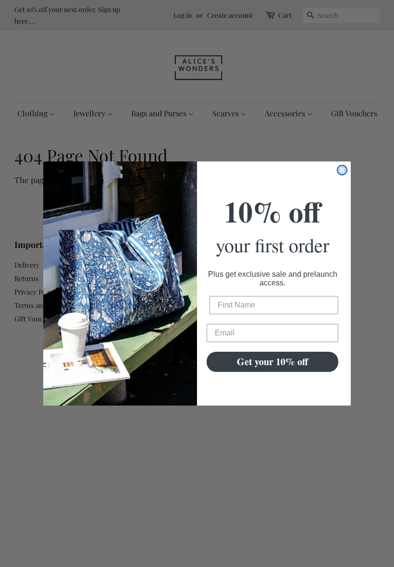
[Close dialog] (342, 170)
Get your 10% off (272, 362)
